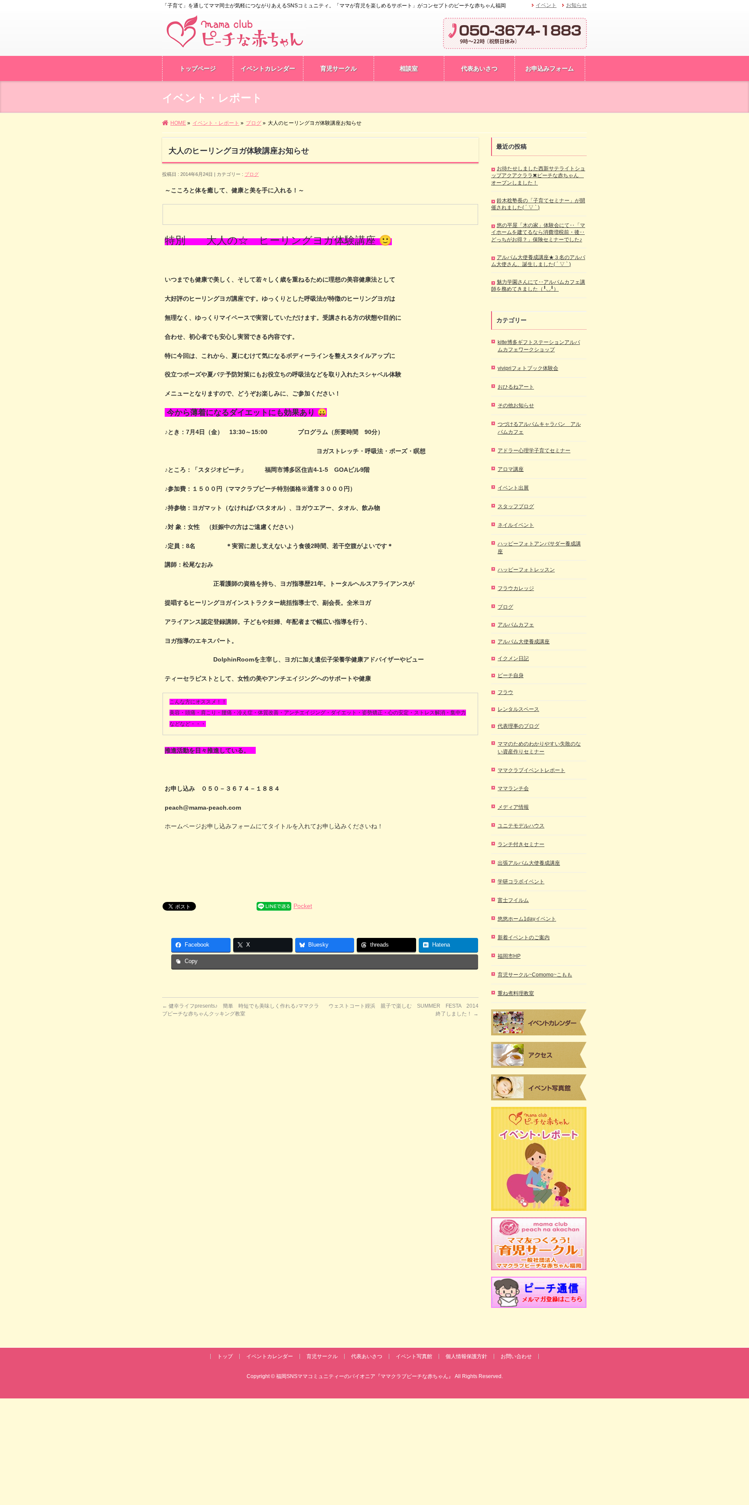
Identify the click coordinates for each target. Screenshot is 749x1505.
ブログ (251, 174)
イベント (546, 5)
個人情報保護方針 (466, 1356)
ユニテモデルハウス (521, 826)
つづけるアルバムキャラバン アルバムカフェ (539, 428)
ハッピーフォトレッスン (526, 570)
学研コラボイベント (521, 882)
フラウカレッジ (516, 588)
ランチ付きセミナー (521, 844)
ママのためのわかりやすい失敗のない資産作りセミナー (539, 748)
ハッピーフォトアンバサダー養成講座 (539, 548)
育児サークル (322, 1356)
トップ (225, 1356)
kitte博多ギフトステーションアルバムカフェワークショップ (539, 346)
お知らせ (576, 5)
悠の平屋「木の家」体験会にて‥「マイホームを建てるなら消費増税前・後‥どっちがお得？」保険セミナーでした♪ (538, 232)
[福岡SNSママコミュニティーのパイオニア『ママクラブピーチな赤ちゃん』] (234, 42)
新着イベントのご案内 (524, 937)
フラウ (505, 692)
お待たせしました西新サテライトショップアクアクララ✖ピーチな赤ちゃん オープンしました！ (538, 175)
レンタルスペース (518, 709)
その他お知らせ (516, 405)
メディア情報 (513, 807)
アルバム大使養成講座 (524, 642)
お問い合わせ (516, 1356)
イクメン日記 (513, 658)
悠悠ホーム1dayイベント (527, 919)
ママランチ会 (513, 788)
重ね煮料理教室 (516, 993)
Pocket (302, 905)
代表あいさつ (366, 1356)
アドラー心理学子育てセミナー (534, 451)
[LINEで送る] (274, 905)
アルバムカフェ (516, 625)
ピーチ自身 (511, 675)
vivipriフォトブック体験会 (528, 368)
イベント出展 (513, 488)
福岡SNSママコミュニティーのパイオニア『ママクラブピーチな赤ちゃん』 (364, 1376)
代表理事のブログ (518, 726)
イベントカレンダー (269, 1356)
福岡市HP (509, 956)
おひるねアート (516, 387)
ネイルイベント (516, 525)
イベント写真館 (414, 1356)
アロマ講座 (511, 469)
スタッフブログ (516, 506)
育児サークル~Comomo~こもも (535, 975)
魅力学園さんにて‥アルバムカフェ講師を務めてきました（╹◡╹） (538, 285)
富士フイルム (513, 900)
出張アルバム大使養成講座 (529, 863)
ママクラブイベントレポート (531, 770)
